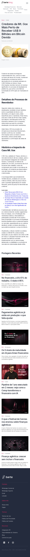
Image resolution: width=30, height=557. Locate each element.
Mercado (19, 7)
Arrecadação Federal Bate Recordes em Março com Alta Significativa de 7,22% (16, 205)
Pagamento (11, 10)
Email (3, 493)
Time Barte (20, 9)
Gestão (17, 10)
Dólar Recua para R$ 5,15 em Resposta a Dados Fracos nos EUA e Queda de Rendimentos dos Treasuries (16, 194)
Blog (3, 535)
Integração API (6, 530)
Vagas (4, 507)
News (14, 9)
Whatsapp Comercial (8, 488)
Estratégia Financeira (10, 7)
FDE (11, 9)
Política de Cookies (7, 521)
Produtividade (17, 12)
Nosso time (5, 505)
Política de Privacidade (8, 518)
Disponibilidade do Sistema (10, 532)
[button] (27, 2)
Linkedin (4, 496)
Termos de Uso (6, 516)
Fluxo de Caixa (9, 12)
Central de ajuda (6, 537)
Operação (5, 9)
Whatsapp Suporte (7, 491)
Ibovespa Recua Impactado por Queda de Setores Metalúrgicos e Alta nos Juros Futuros (16, 199)
